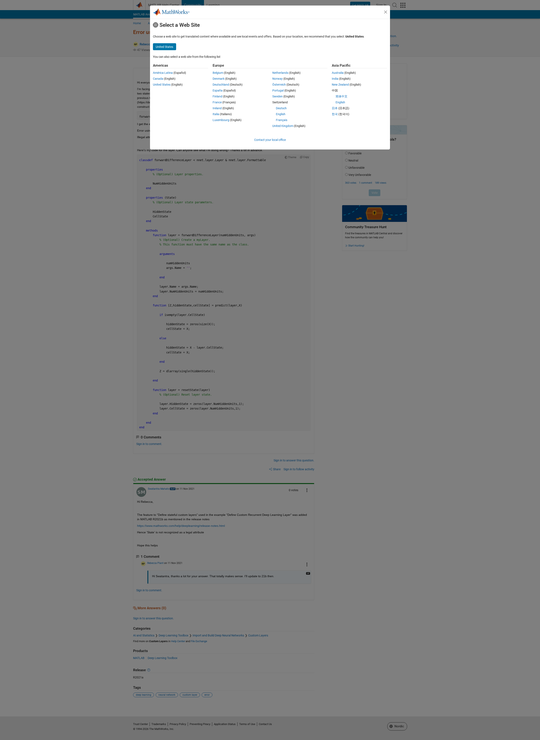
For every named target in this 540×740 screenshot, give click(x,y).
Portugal (278, 90)
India (335, 78)
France (217, 102)
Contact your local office (270, 140)
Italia (216, 114)
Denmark (218, 78)
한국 (335, 114)
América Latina (163, 72)
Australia (338, 72)
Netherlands (280, 72)
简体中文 (341, 96)
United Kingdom (282, 126)
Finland (217, 96)
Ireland (217, 108)
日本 (335, 108)
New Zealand (340, 84)
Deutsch (281, 108)
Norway (277, 78)
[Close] (386, 12)
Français (281, 120)
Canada (158, 78)
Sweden (277, 96)
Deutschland (221, 84)
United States (161, 84)
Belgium (218, 72)
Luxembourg (221, 120)
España (218, 90)
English (280, 114)
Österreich (279, 84)
